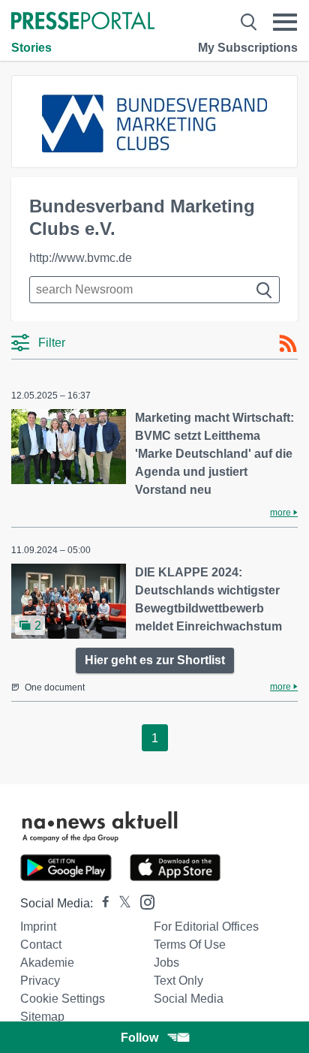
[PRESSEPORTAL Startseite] (82, 22)
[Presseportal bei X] (120, 903)
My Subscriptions (248, 47)
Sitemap (42, 1016)
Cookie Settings (62, 998)
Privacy (40, 980)
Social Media (189, 998)
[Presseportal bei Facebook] (101, 903)
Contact (41, 944)
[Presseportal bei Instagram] (142, 901)
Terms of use (190, 944)
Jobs (166, 962)
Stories (31, 47)
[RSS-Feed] (288, 343)
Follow (139, 1037)
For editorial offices (206, 926)
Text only (178, 980)
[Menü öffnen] (285, 22)
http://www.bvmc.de (80, 257)
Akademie (47, 962)
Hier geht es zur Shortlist (155, 660)
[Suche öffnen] (248, 22)
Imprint (38, 926)
